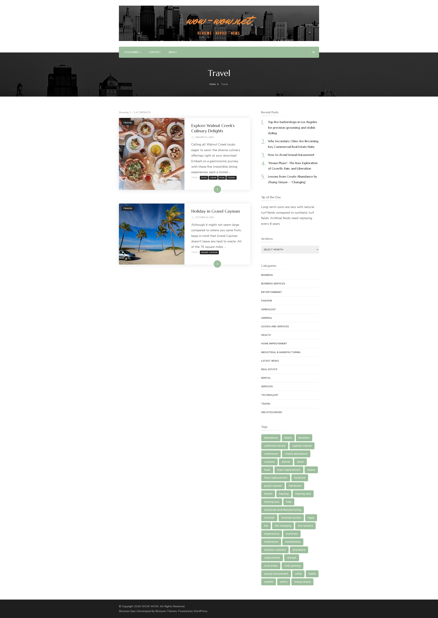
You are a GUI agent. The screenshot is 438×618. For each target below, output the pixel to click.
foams (311, 470)
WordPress (200, 611)
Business (267, 275)
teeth (312, 574)
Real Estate (269, 369)
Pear (222, 178)
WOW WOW (150, 606)
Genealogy (268, 309)
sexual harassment (276, 574)
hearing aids (303, 494)
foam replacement (289, 470)
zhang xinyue (302, 582)
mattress (292, 534)
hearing (284, 494)
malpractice (271, 534)
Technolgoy (269, 395)
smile (298, 574)
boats (288, 438)
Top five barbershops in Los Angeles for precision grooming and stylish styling (292, 127)
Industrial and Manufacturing (282, 510)
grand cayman (209, 252)
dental (286, 462)
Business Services (273, 283)
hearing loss (271, 502)
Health (266, 335)
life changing (283, 526)
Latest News (270, 360)
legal (311, 518)
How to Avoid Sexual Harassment (291, 155)
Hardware (295, 486)
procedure (299, 550)
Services (267, 386)
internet (269, 518)
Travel (127, 122)
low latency (305, 526)
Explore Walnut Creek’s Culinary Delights (213, 128)
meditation (271, 542)
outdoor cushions (275, 550)
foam (267, 470)
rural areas (271, 566)
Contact (155, 52)
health (268, 494)
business (304, 438)
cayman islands (302, 446)
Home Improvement (274, 343)
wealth (268, 582)
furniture (299, 478)
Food (204, 178)
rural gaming (292, 566)
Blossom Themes (166, 611)
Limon (213, 178)
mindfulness (293, 542)
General (266, 318)
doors (300, 462)
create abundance (296, 454)
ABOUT (172, 52)
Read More (211, 189)
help (289, 502)
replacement (272, 558)
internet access (291, 518)
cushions (269, 462)
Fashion (266, 300)
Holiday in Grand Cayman (215, 211)
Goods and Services (275, 326)
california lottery (275, 446)
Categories (131, 52)
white (283, 582)
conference (271, 454)
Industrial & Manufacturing (281, 352)
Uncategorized (271, 412)
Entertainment (271, 292)
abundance (271, 438)
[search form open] (313, 52)
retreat (291, 558)
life (266, 526)
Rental (266, 378)
